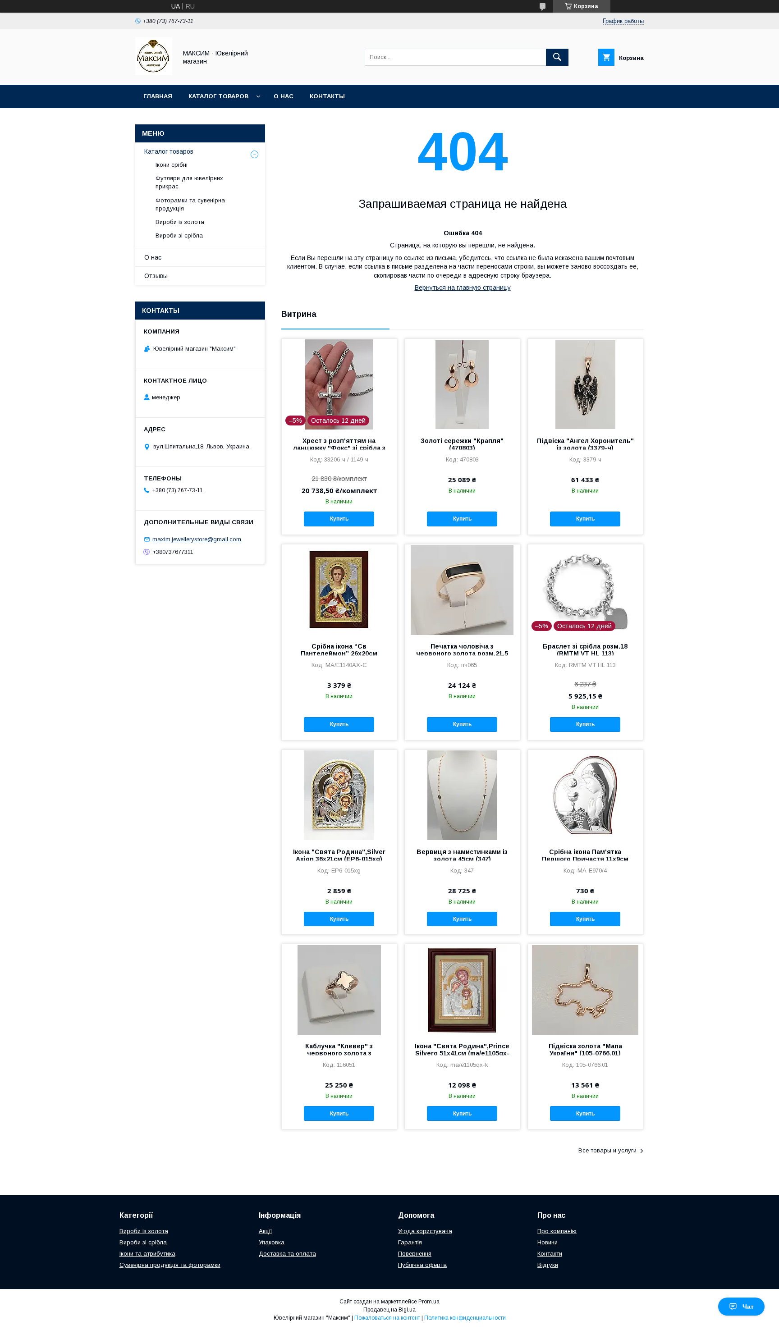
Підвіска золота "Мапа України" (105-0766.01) (585, 1049)
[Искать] (557, 57)
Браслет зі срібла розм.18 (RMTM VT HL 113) (585, 650)
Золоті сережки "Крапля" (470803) (462, 444)
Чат (748, 1306)
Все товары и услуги (607, 1150)
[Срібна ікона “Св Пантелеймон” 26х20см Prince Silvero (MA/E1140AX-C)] (339, 589)
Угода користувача (425, 1231)
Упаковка (271, 1242)
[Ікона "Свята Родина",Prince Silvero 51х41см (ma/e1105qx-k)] (462, 989)
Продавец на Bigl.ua (389, 1310)
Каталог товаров (218, 96)
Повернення (414, 1253)
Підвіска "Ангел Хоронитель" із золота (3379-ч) (585, 444)
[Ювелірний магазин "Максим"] (153, 73)
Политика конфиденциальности (465, 1318)
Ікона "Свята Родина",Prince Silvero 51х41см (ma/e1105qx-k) (462, 1053)
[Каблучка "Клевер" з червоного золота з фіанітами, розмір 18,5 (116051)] (339, 989)
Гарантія (410, 1242)
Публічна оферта (422, 1264)
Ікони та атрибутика (147, 1253)
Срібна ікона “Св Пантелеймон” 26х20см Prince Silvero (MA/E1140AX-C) (339, 653)
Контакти (549, 1253)
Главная (157, 96)
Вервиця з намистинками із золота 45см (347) (462, 855)
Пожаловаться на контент (387, 1318)
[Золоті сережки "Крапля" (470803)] (462, 384)
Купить (339, 519)
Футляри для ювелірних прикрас (189, 182)
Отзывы (156, 275)
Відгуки (547, 1264)
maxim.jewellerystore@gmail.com (196, 539)
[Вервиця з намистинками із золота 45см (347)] (462, 795)
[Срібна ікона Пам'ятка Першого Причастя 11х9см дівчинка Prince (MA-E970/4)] (585, 795)
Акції (265, 1231)
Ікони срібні (172, 164)
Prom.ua (429, 1301)
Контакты (327, 96)
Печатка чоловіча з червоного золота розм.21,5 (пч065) (462, 653)
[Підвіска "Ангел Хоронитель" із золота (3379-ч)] (585, 384)
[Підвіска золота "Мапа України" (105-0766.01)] (585, 989)
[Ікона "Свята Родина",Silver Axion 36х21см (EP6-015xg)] (339, 795)
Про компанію (557, 1231)
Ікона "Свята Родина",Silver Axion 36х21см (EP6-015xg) (339, 855)
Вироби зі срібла (179, 235)
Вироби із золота (180, 222)
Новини (547, 1242)
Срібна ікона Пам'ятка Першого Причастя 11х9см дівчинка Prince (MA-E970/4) (585, 859)
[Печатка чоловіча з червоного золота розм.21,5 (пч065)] (462, 589)
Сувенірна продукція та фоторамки (169, 1264)
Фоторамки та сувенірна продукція (190, 204)
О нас (283, 96)
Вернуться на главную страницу (463, 287)
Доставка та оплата (287, 1253)
